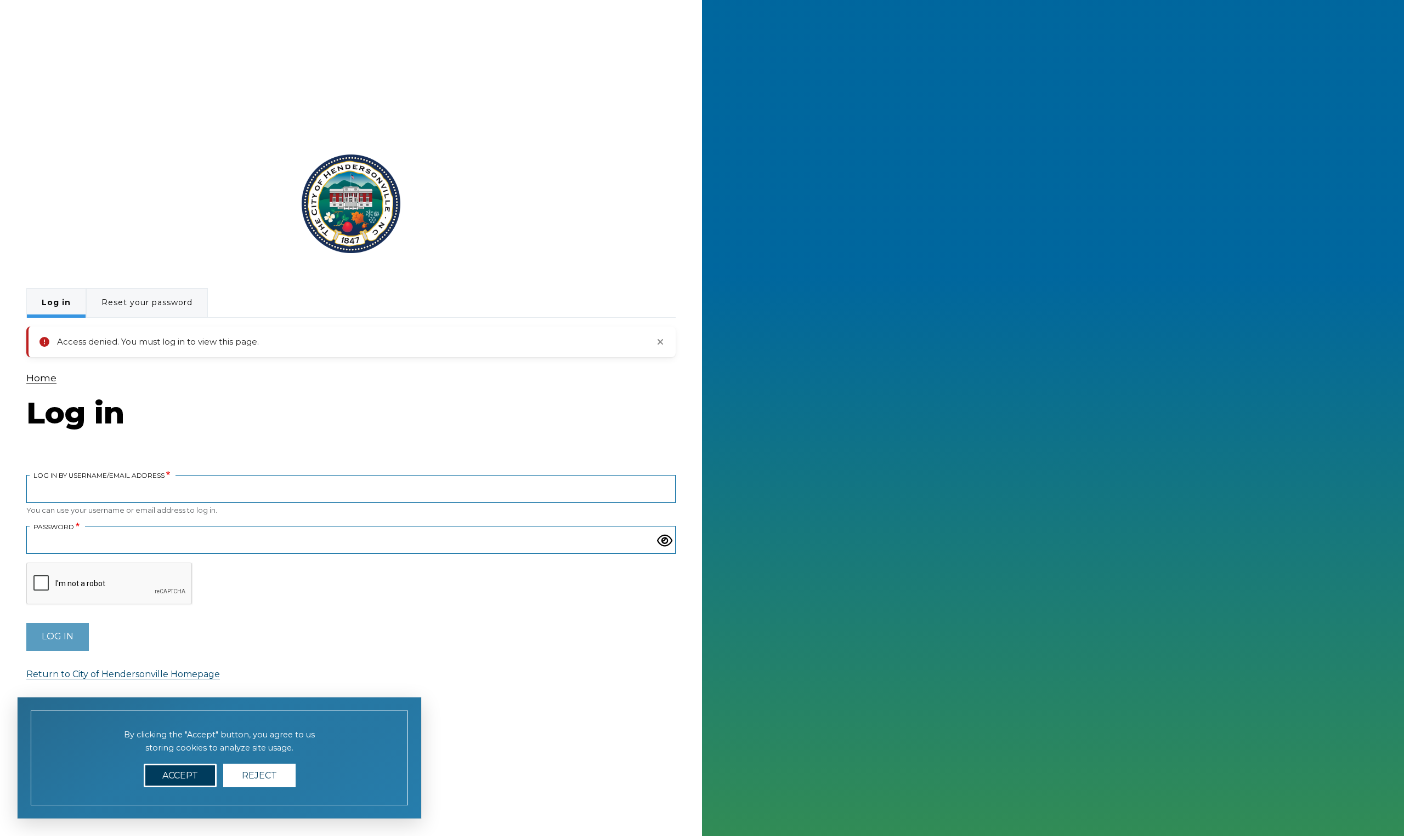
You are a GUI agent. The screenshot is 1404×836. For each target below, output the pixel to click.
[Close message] (660, 341)
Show (665, 541)
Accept (180, 775)
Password (53, 526)
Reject (259, 775)
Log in (56, 302)
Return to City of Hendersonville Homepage (123, 674)
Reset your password (147, 302)
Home (41, 378)
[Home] (351, 203)
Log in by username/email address (99, 475)
